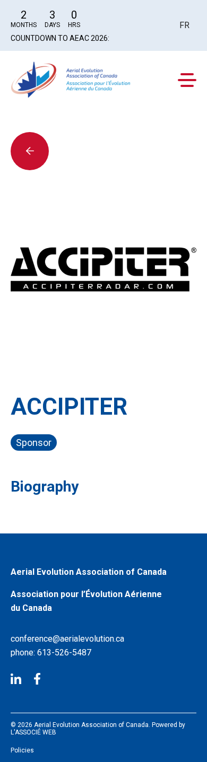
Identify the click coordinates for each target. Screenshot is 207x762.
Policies (22, 750)
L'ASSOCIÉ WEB (33, 732)
